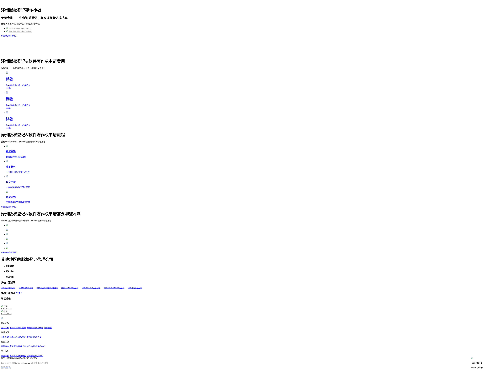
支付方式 (14, 356)
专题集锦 (31, 337)
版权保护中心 (39, 346)
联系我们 (39, 356)
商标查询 (5, 346)
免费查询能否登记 (9, 36)
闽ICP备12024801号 (39, 363)
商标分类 (22, 346)
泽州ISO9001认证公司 (69, 288)
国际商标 (14, 328)
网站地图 (22, 356)
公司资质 (31, 356)
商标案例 (22, 337)
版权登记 (22, 328)
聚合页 (38, 337)
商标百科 (14, 346)
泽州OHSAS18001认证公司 (114, 288)
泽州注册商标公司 (8, 288)
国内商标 (5, 328)
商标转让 (39, 328)
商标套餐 (48, 328)
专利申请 (31, 328)
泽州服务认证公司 (135, 288)
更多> (19, 293)
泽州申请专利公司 (26, 288)
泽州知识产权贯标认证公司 (47, 288)
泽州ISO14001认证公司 (91, 288)
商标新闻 (5, 337)
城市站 (30, 346)
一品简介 (5, 356)
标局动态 (14, 337)
